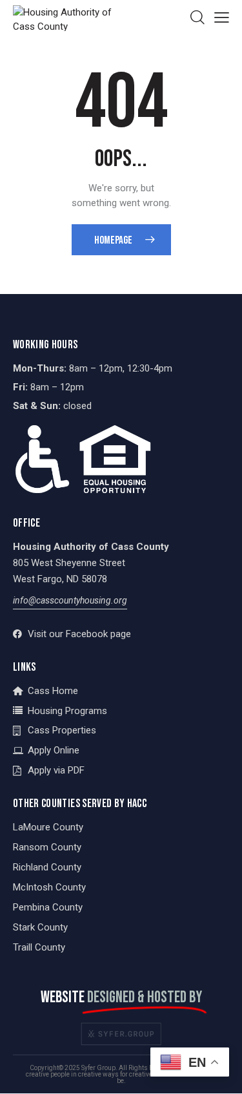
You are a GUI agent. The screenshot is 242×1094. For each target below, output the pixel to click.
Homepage (113, 240)
